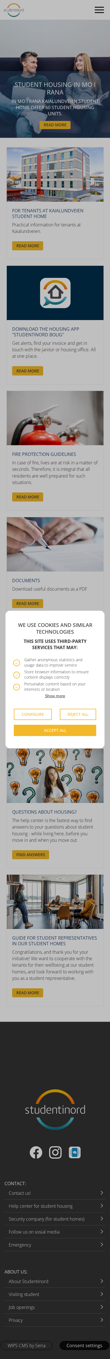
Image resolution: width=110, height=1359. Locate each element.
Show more (55, 696)
